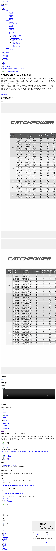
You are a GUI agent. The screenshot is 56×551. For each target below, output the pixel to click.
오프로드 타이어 (13, 23)
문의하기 (5, 59)
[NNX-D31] (6, 425)
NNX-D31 (6, 428)
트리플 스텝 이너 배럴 (16, 39)
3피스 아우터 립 (12, 40)
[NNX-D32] (6, 420)
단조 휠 (10, 16)
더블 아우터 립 (15, 42)
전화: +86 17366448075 (8, 468)
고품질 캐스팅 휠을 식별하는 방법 (13, 493)
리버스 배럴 (14, 36)
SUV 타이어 (12, 26)
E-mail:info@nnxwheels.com (9, 465)
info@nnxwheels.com (8, 512)
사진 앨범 (5, 53)
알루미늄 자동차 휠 (16, 451)
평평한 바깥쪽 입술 (16, 43)
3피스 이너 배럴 (12, 33)
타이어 (7, 20)
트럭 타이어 (11, 28)
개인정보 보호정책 (7, 501)
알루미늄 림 (25, 451)
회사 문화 (8, 56)
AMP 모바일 (9, 451)
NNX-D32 (6, 423)
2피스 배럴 (11, 32)
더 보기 (2, 431)
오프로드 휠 (11, 15)
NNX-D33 (6, 417)
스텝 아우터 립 (15, 45)
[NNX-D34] (6, 409)
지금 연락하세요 (4, 94)
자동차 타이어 (12, 22)
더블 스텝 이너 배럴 (16, 35)
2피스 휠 (11, 19)
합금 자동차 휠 (41, 451)
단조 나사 (11, 49)
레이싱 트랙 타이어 (13, 25)
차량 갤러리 (6, 52)
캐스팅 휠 (11, 13)
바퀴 (7, 10)
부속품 (7, 48)
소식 (4, 50)
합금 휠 (35, 451)
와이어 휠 (11, 12)
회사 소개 (5, 55)
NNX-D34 (6, 412)
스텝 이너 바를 (15, 38)
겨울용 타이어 (12, 29)
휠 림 (46, 451)
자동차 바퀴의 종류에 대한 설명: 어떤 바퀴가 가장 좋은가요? (20, 485)
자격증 (5, 58)
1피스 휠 (11, 18)
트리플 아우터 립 (15, 46)
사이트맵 (3, 451)
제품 (4, 9)
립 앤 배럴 (8, 30)
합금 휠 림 (30, 451)
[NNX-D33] (6, 415)
